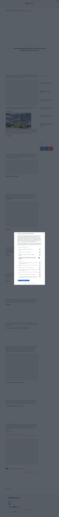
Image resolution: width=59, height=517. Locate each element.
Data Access (29, 283)
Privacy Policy (34, 283)
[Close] (43, 234)
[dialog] (29, 258)
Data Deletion (25, 283)
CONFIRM (23, 280)
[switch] (39, 249)
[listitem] (29, 247)
